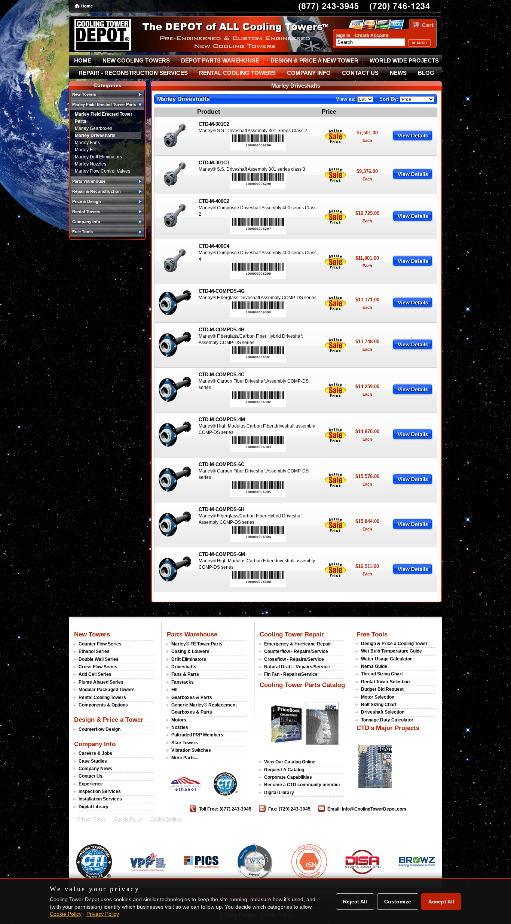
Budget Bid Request (382, 689)
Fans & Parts (185, 674)
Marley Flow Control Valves (102, 171)
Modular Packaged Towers (107, 689)
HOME (82, 61)
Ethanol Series (94, 651)
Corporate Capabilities (288, 777)
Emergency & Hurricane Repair (297, 644)
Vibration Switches (191, 750)
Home (87, 6)
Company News (95, 768)
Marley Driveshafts (95, 135)
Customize (397, 902)
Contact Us (90, 776)
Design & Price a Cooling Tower (394, 643)
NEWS (398, 73)
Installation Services (100, 799)
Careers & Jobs (95, 753)
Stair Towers (184, 742)
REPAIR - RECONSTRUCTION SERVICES (133, 73)
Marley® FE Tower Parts (197, 644)
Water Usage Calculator (386, 659)
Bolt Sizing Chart (379, 704)
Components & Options (103, 705)
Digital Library (93, 806)
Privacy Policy (91, 819)
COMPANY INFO (309, 73)
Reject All (355, 902)
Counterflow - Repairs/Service (296, 651)
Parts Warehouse (192, 634)
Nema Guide (374, 666)
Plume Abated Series (101, 682)
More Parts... (184, 757)
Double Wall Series (99, 659)
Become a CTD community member (302, 784)
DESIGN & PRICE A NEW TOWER (314, 61)
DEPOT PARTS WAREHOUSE (220, 61)
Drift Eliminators (188, 659)
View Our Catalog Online (289, 762)
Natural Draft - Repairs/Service (297, 666)
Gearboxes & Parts (191, 697)
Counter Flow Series (100, 644)
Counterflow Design (99, 729)
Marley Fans (87, 142)
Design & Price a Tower (108, 719)
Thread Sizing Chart (382, 674)
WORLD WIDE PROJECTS (404, 61)
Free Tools (372, 634)
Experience (91, 784)
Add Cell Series (95, 674)
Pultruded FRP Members (197, 735)
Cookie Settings (166, 819)
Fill (174, 689)
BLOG (426, 73)
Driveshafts (183, 666)
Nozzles (179, 727)
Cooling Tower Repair (292, 634)
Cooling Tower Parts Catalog (302, 684)
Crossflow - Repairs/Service (294, 659)
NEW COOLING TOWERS (136, 61)
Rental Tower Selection (385, 681)
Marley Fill (85, 149)
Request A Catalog (284, 769)
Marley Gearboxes (93, 128)
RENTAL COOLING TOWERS (237, 73)
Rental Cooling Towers (102, 697)
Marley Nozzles (90, 164)
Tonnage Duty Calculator (387, 720)
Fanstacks (182, 682)
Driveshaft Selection (382, 712)
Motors (178, 720)
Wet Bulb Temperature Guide (391, 651)
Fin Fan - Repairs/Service (291, 674)
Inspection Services (100, 791)
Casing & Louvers (190, 651)
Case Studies (93, 761)
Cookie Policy (128, 819)
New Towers (92, 634)
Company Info (95, 744)
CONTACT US (360, 73)
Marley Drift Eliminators (98, 156)
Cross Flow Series (98, 666)
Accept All (441, 902)
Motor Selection (377, 697)
